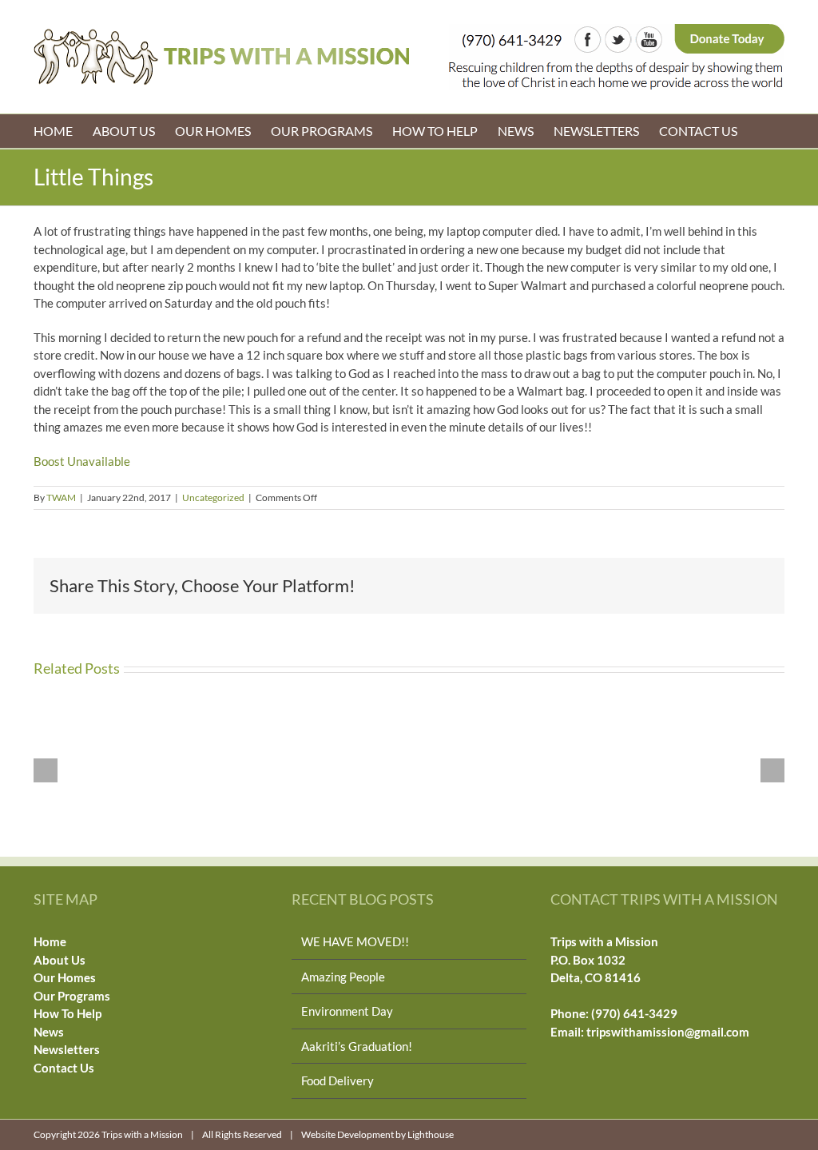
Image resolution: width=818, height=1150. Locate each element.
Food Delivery (337, 1080)
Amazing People (343, 976)
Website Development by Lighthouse (377, 1134)
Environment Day (347, 1011)
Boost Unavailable (82, 461)
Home (50, 941)
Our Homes (65, 977)
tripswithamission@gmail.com (667, 1032)
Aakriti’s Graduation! (356, 1046)
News (49, 1032)
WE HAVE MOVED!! (355, 941)
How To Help (67, 1013)
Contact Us (64, 1067)
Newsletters (67, 1049)
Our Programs (72, 996)
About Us (59, 960)
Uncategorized (213, 497)
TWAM (61, 497)
